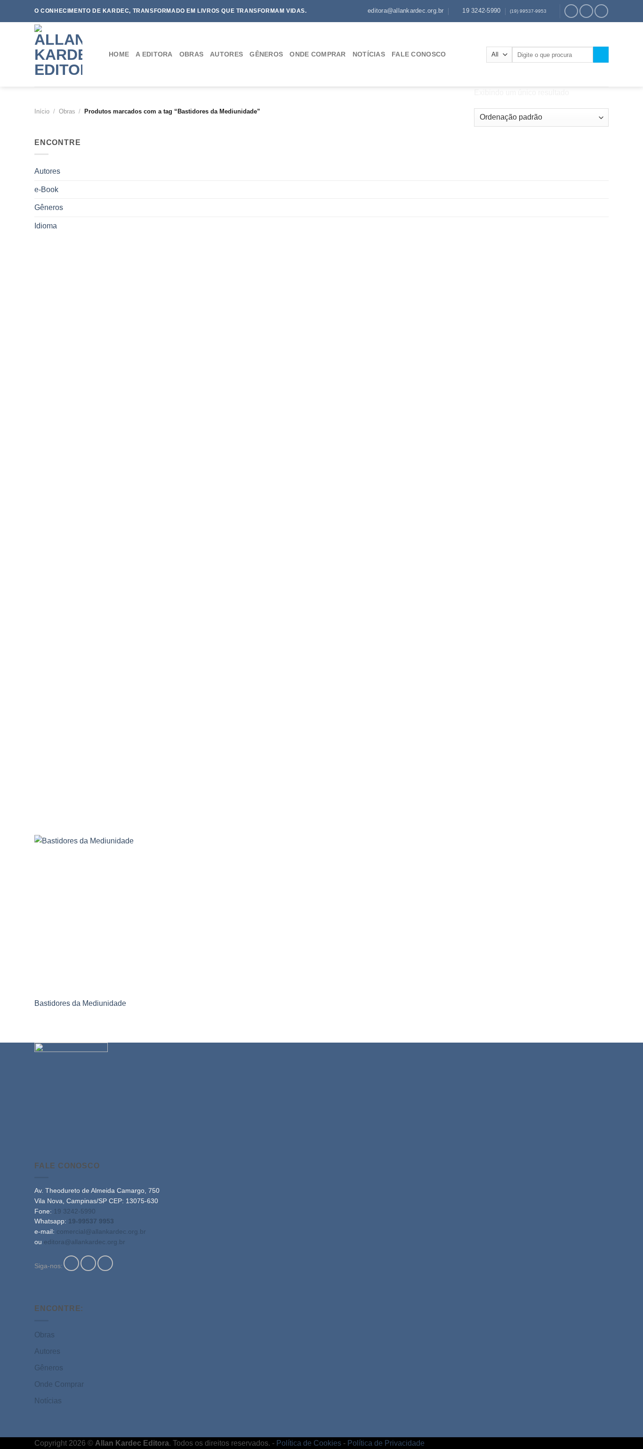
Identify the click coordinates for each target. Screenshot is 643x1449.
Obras (44, 1335)
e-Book (46, 190)
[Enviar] (601, 55)
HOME (119, 54)
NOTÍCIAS (369, 54)
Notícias (48, 1401)
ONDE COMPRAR (317, 54)
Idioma (45, 226)
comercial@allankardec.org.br (101, 1231)
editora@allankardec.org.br (84, 1242)
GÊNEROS (266, 54)
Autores (47, 171)
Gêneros (48, 207)
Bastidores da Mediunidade (80, 1003)
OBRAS (191, 54)
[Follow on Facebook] (571, 11)
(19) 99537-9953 (528, 11)
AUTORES (226, 54)
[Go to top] (623, 1436)
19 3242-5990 (75, 1211)
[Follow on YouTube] (601, 11)
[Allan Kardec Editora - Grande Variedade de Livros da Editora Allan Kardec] (64, 54)
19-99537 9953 (91, 1221)
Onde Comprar (59, 1384)
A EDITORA (154, 54)
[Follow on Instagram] (586, 11)
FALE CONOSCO (419, 54)
